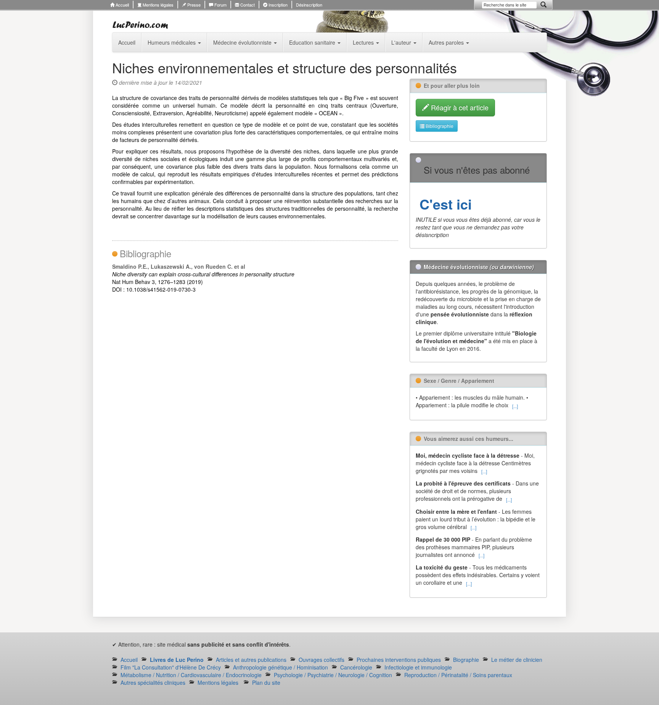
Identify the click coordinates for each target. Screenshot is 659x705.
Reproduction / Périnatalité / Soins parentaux (458, 675)
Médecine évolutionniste (243, 42)
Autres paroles (447, 42)
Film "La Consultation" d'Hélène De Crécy (171, 667)
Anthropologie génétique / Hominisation (280, 667)
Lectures (364, 42)
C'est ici (444, 204)
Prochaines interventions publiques (399, 659)
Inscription (277, 5)
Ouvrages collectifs (321, 659)
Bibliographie (438, 126)
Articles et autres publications (251, 659)
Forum (220, 5)
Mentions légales (157, 5)
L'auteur (402, 42)
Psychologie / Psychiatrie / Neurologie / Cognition (333, 675)
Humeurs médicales (172, 42)
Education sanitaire (313, 42)
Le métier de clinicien (516, 659)
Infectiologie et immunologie (418, 667)
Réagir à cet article (459, 107)
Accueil (121, 5)
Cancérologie (356, 667)
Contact (247, 5)
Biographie (466, 659)
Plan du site (266, 682)
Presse (193, 5)
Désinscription (309, 5)
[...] (515, 406)
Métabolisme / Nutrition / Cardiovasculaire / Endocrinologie (191, 675)
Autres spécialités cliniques (153, 682)
